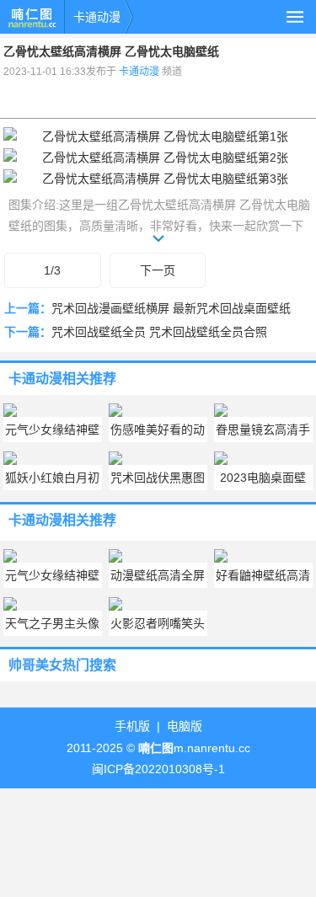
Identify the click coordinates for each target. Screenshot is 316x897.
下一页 (157, 270)
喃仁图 (32, 16)
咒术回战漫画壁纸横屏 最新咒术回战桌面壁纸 (171, 308)
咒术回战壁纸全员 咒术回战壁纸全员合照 (159, 332)
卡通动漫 (97, 17)
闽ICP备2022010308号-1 (158, 769)
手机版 (132, 726)
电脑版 (184, 726)
